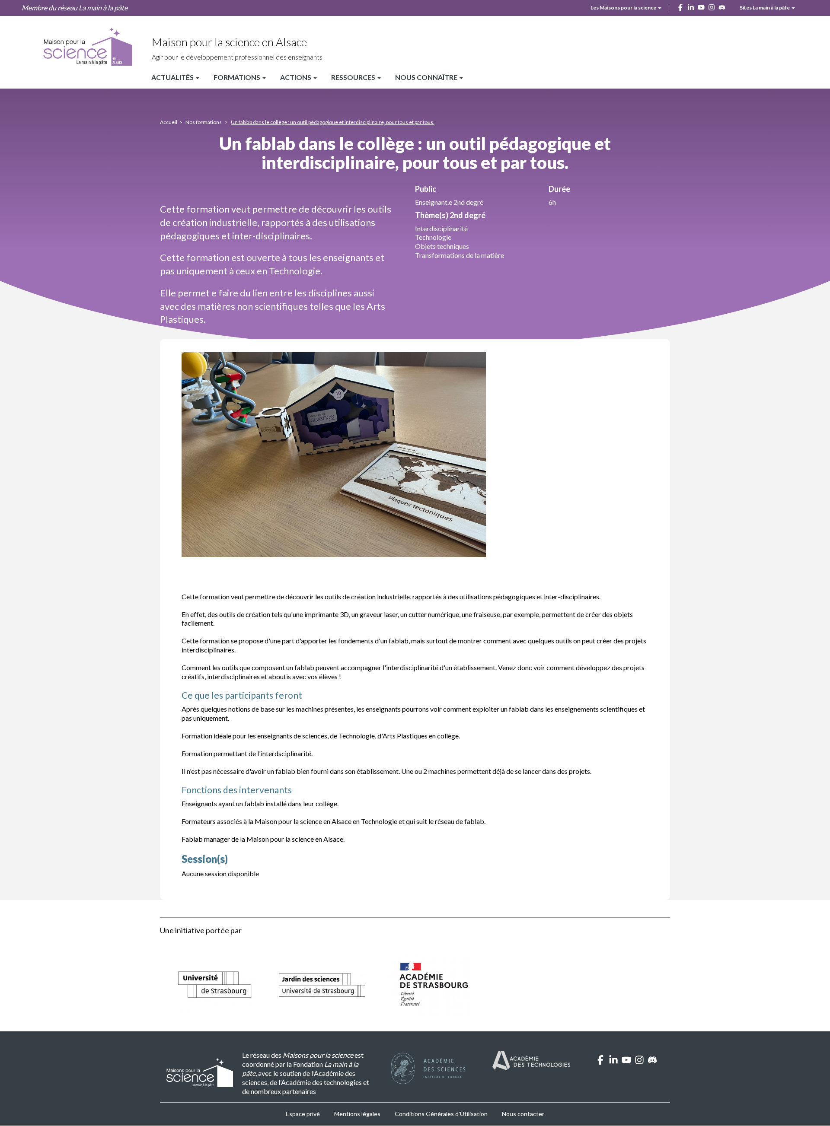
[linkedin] (613, 1062)
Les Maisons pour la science (624, 7)
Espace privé (303, 1113)
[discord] (652, 1062)
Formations (238, 77)
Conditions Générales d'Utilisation (441, 1113)
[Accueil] (87, 46)
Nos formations (204, 122)
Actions (296, 77)
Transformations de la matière (459, 255)
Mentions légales (357, 1113)
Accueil (168, 122)
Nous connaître (427, 77)
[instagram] (639, 1062)
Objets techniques (442, 246)
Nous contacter (523, 1113)
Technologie (433, 237)
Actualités (173, 77)
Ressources (354, 77)
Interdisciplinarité (441, 228)
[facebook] (600, 1062)
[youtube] (626, 1062)
